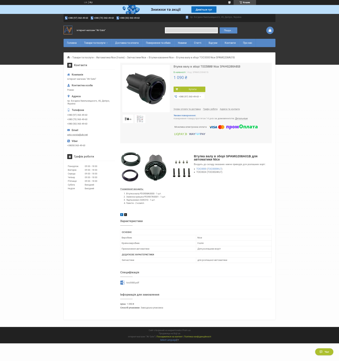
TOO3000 (201, 169)
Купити (193, 89)
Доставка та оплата (127, 42)
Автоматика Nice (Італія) (110, 57)
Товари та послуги (94, 42)
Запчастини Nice (136, 57)
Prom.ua (186, 330)
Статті (197, 42)
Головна (72, 42)
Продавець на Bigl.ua (169, 333)
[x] (125, 215)
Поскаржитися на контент (170, 336)
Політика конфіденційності (197, 336)
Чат (327, 351)
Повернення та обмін (158, 42)
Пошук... (228, 30)
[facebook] (121, 215)
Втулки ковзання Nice (161, 57)
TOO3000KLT (215, 169)
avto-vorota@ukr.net (77, 134)
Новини (182, 42)
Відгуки (213, 42)
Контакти (230, 42)
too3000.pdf (132, 282)
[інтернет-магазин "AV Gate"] (68, 30)
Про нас (247, 42)
